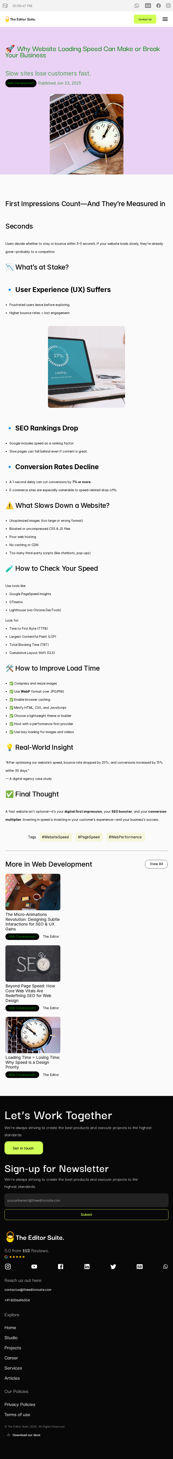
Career (11, 1357)
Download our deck (26, 1434)
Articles (12, 1377)
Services (13, 1367)
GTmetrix (16, 602)
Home (10, 1327)
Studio (11, 1337)
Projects (13, 1347)
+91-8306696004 (17, 1300)
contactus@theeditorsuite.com (28, 1290)
